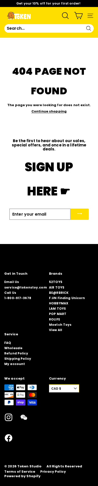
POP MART (57, 314)
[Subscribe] (80, 214)
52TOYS (55, 282)
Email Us (11, 282)
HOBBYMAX (58, 303)
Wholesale (13, 348)
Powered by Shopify (22, 476)
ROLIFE (54, 319)
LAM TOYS (57, 308)
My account (14, 364)
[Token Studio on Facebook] (8, 438)
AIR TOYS (56, 287)
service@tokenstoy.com (25, 287)
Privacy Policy (53, 471)
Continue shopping (49, 111)
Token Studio (29, 466)
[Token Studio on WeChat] (24, 417)
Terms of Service (19, 471)
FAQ (7, 343)
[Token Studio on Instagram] (8, 417)
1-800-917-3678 (17, 298)
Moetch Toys (60, 324)
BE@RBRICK (59, 293)
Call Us (10, 293)
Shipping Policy (17, 358)
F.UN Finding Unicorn (67, 298)
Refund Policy (16, 353)
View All (55, 330)
